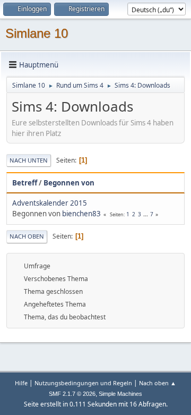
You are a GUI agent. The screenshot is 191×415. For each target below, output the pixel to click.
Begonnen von (69, 183)
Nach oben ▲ (157, 383)
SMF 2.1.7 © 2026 (72, 394)
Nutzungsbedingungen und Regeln (83, 383)
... (146, 214)
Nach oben (27, 236)
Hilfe (21, 383)
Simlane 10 (36, 33)
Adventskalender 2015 (49, 203)
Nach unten (29, 160)
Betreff (24, 183)
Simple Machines (120, 394)
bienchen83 (81, 213)
